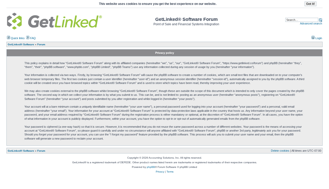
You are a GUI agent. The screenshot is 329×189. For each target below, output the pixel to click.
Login (318, 38)
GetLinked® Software (21, 150)
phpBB (151, 167)
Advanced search (311, 23)
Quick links (17, 38)
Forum (41, 150)
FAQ (32, 38)
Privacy (160, 171)
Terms (170, 171)
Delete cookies (280, 150)
